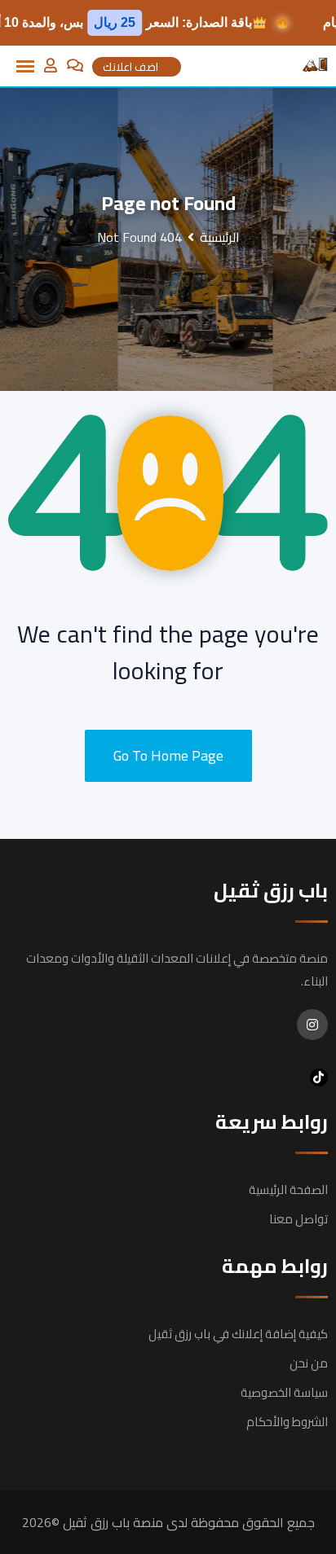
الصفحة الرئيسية (288, 1189)
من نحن (309, 1363)
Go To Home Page (168, 755)
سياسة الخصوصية (284, 1392)
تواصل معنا (298, 1219)
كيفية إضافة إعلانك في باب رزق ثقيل (238, 1333)
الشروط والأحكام (287, 1421)
